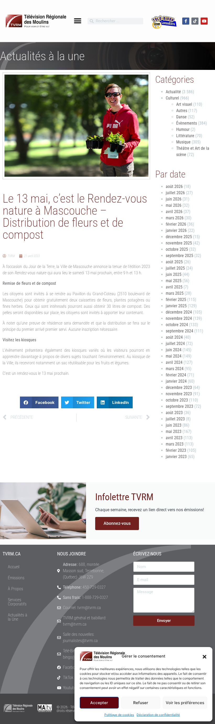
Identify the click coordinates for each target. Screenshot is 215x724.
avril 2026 (174, 211)
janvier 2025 (176, 305)
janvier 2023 (176, 456)
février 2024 (176, 374)
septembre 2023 (179, 406)
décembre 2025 (179, 236)
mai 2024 (173, 356)
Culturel (172, 98)
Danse (181, 116)
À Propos (15, 588)
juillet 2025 (175, 268)
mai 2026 (173, 205)
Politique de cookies (119, 715)
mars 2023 (175, 444)
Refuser (140, 702)
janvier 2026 (176, 230)
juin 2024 (173, 349)
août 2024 (174, 337)
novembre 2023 (179, 393)
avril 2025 (174, 287)
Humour (183, 129)
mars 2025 (175, 293)
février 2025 (176, 299)
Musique (183, 142)
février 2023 (176, 450)
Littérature (185, 135)
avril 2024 (174, 362)
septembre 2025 (179, 255)
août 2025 (174, 261)
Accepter (99, 702)
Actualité (173, 91)
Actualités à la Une (17, 617)
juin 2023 (173, 425)
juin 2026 (173, 199)
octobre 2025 (177, 249)
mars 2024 (175, 368)
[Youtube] (204, 21)
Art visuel (184, 104)
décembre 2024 (179, 312)
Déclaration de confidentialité (158, 715)
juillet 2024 (175, 343)
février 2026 (176, 224)
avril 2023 (174, 437)
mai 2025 (173, 280)
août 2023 (174, 412)
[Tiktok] (194, 21)
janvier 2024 (176, 381)
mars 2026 (175, 217)
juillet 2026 (175, 192)
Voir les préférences (185, 702)
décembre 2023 (179, 387)
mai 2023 (173, 431)
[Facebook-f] (185, 21)
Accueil (13, 566)
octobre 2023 (177, 400)
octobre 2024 (177, 324)
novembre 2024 (179, 318)
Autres (181, 110)
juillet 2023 (175, 418)
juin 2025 (173, 274)
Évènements (186, 123)
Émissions (16, 577)
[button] (204, 656)
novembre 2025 (179, 243)
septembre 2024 (179, 330)
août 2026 (174, 186)
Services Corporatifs (17, 601)
